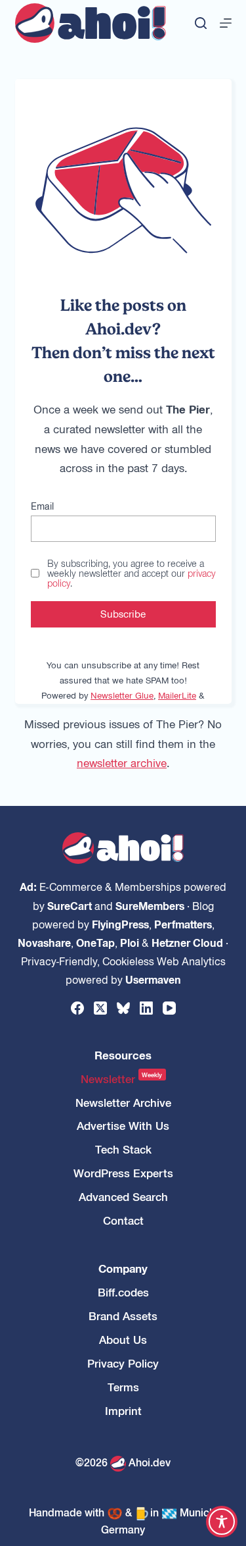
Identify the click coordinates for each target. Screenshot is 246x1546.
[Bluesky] (123, 1008)
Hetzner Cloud (187, 942)
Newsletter (122, 1078)
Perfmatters (183, 924)
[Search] (201, 23)
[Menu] (226, 23)
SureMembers (149, 905)
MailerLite (177, 695)
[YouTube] (169, 1008)
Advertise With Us (123, 1125)
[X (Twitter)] (100, 1008)
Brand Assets (123, 1315)
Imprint (123, 1410)
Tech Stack (123, 1149)
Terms (123, 1387)
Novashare (44, 942)
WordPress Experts (123, 1173)
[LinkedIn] (146, 1008)
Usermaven (153, 979)
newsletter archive (122, 762)
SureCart (69, 905)
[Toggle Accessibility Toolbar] (221, 1521)
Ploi (129, 942)
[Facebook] (77, 1008)
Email (42, 505)
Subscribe (123, 613)
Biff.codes (123, 1292)
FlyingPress (120, 924)
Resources (123, 1055)
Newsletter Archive (123, 1102)
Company (123, 1268)
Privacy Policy (123, 1363)
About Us (123, 1339)
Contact (123, 1220)
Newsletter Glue (122, 695)
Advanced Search (123, 1196)
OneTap (95, 942)
